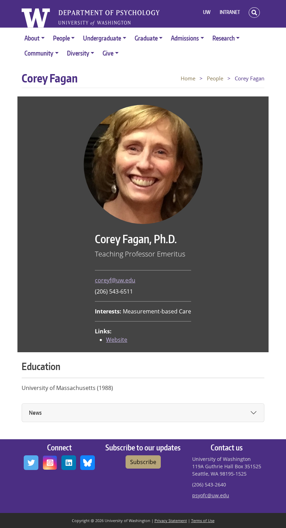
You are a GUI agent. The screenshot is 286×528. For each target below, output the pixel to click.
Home (188, 78)
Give (108, 53)
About (31, 38)
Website (116, 339)
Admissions (185, 38)
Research (223, 38)
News (35, 412)
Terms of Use (202, 520)
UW (207, 12)
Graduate (146, 38)
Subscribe (143, 462)
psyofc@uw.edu (210, 495)
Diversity (78, 53)
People (61, 38)
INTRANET (230, 12)
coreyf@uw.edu (115, 280)
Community (38, 53)
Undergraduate (102, 38)
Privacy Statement (171, 520)
